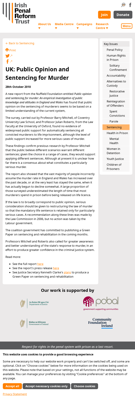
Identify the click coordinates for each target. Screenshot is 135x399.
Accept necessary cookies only (46, 386)
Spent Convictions (117, 113)
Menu (127, 26)
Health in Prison (117, 133)
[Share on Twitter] (49, 56)
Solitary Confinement (118, 68)
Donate (123, 14)
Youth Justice (115, 159)
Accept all (12, 386)
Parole (114, 121)
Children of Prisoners (114, 167)
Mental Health (114, 141)
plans (67, 272)
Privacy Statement (15, 394)
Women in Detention (113, 151)
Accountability (116, 75)
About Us (44, 26)
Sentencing (114, 127)
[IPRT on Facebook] (130, 6)
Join (104, 14)
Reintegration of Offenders (116, 103)
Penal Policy (115, 50)
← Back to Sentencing (19, 43)
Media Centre (64, 26)
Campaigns (84, 26)
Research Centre (102, 26)
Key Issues (111, 44)
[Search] (123, 6)
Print (12, 50)
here (40, 264)
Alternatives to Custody (116, 83)
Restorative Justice (117, 93)
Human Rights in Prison (116, 58)
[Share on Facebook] (50, 61)
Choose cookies (84, 386)
